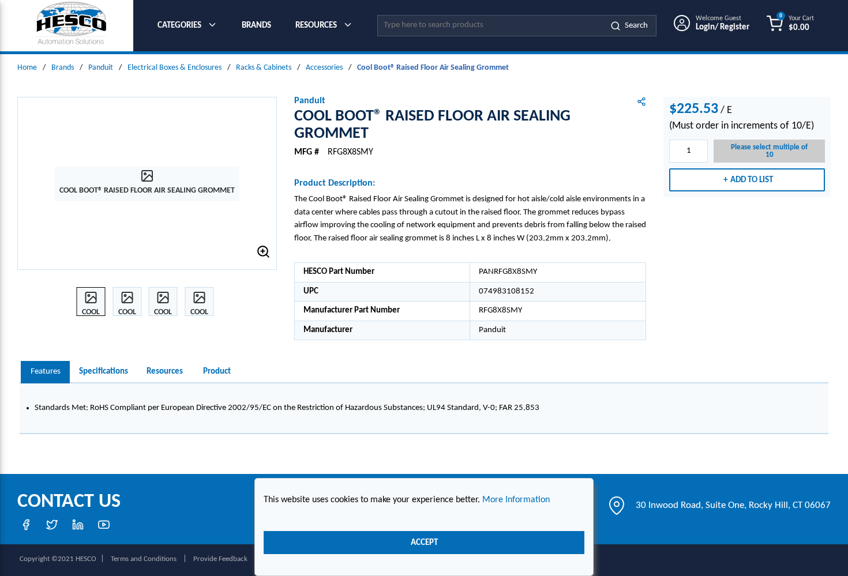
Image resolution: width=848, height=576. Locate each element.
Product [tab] (217, 371)
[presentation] (45, 372)
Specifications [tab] (103, 371)
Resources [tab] (165, 371)
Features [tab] (46, 371)
